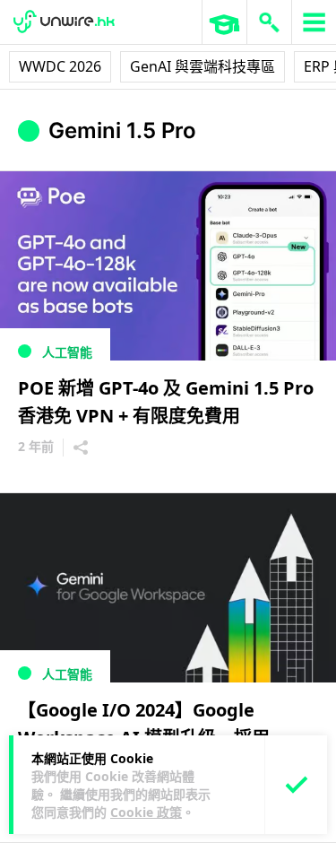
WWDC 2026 (60, 66)
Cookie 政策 (146, 812)
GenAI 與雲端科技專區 (202, 66)
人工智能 (67, 352)
